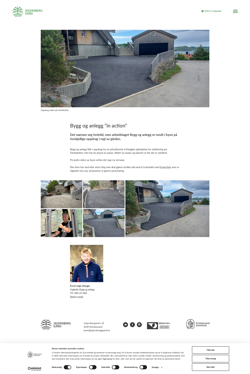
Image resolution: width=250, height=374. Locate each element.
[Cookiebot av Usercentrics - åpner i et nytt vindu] (34, 369)
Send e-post (76, 296)
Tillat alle (211, 350)
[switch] (92, 367)
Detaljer (155, 367)
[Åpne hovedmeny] (235, 12)
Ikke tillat (211, 367)
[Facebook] (132, 325)
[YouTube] (125, 325)
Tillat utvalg (210, 358)
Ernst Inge (165, 167)
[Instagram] (139, 325)
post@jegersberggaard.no (97, 330)
